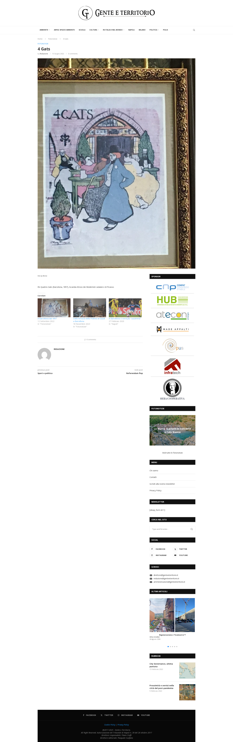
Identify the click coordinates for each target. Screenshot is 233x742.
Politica (153, 30)
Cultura (93, 30)
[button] (152, 430)
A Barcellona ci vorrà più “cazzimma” (125, 318)
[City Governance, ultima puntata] (187, 670)
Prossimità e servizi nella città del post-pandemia (162, 686)
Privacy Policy (155, 490)
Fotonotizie (52, 39)
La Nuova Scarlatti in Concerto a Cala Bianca (172, 430)
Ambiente (44, 30)
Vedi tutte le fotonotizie (172, 452)
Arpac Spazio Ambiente (64, 30)
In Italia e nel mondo (113, 30)
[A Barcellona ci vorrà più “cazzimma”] (125, 307)
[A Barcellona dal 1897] (54, 307)
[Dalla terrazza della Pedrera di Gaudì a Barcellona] (89, 307)
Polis (165, 30)
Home (40, 39)
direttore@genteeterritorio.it (166, 575)
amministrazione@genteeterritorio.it (169, 582)
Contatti (153, 477)
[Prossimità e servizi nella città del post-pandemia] (187, 692)
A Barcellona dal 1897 (47, 318)
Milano (142, 30)
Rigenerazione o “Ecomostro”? (172, 635)
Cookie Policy (109, 724)
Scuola (82, 30)
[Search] (194, 30)
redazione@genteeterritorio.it (166, 578)
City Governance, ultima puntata (161, 665)
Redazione (44, 54)
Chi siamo (154, 470)
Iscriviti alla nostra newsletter (162, 484)
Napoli (131, 30)
